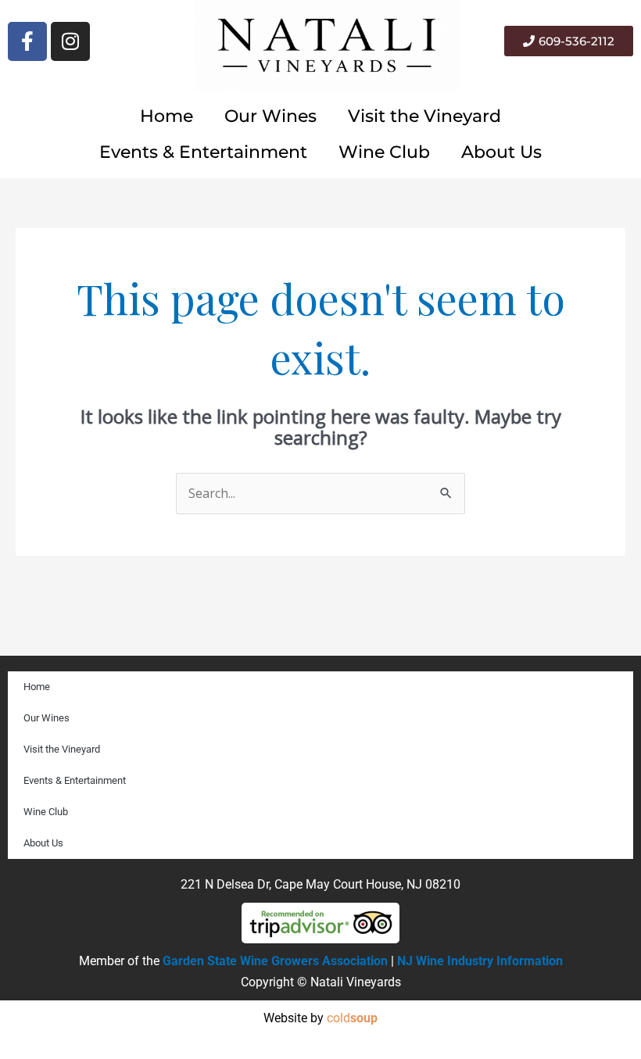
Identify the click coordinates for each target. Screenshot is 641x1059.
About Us (501, 152)
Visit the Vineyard (424, 116)
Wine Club (384, 152)
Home (166, 116)
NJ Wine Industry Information (480, 960)
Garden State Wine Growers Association (275, 960)
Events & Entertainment (203, 152)
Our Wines (270, 116)
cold (352, 1018)
